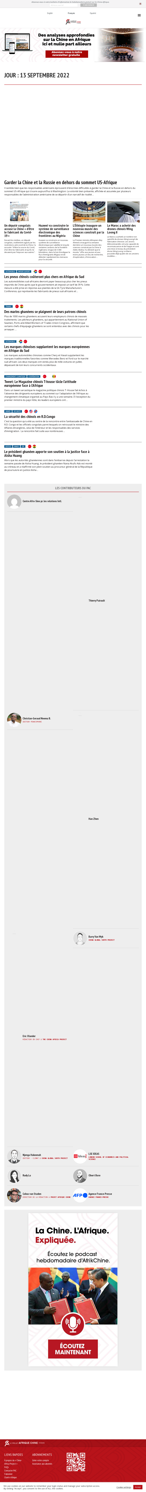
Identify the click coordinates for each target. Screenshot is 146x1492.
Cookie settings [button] (123, 1487)
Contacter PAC (10, 1470)
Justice (8, 446)
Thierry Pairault (97, 600)
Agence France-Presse (100, 1194)
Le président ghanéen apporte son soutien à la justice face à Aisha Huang (47, 453)
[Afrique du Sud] (35, 271)
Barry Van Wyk (96, 936)
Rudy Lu (27, 1175)
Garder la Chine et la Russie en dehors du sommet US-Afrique (60, 182)
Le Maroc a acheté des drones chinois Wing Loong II (121, 228)
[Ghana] (21, 306)
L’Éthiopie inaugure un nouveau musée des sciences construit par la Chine (88, 230)
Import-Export (24, 271)
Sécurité (17, 411)
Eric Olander (29, 1036)
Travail (8, 306)
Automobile (10, 271)
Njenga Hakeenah (32, 1155)
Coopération (34, 376)
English (50, 13)
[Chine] (40, 271)
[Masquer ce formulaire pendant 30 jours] (140, 4)
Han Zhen (94, 819)
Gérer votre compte (40, 1460)
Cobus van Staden (32, 1194)
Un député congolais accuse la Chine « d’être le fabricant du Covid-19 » (19, 230)
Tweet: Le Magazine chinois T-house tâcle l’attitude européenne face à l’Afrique (40, 383)
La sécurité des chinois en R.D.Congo (29, 416)
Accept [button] (138, 1487)
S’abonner (8, 1474)
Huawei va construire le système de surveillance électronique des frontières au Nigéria (54, 230)
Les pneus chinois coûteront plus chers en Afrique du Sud (44, 276)
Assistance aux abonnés (42, 1463)
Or (23, 446)
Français (71, 13)
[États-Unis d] (31, 411)
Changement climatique (15, 376)
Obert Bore (94, 1175)
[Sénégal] (54, 376)
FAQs (6, 1467)
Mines (16, 446)
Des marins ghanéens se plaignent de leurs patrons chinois (45, 311)
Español (93, 13)
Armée (8, 411)
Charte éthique (10, 1477)
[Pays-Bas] (49, 376)
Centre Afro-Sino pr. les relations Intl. (42, 501)
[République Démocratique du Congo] (35, 411)
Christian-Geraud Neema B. (37, 718)
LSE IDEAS (94, 1154)
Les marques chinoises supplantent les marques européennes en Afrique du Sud (47, 348)
